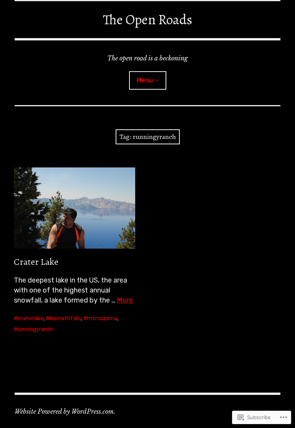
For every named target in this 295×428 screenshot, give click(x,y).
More (125, 300)
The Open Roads (147, 19)
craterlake (30, 318)
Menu (145, 80)
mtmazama (102, 318)
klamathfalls (65, 318)
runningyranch (35, 329)
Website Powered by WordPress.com (64, 411)
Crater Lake (36, 262)
